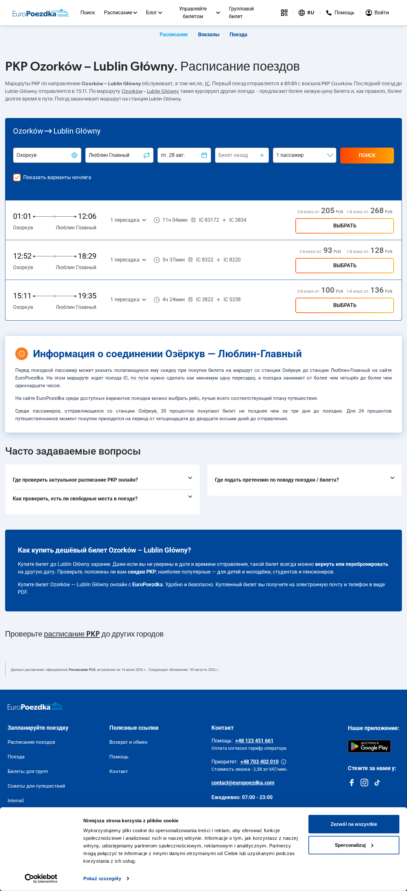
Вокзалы (208, 34)
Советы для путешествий (36, 786)
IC (207, 83)
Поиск (87, 13)
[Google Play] (369, 746)
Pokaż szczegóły (102, 878)
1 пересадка (125, 220)
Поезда (238, 34)
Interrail (16, 801)
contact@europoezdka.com (242, 783)
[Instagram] (364, 782)
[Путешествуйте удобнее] (284, 12)
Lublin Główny (163, 91)
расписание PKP (72, 634)
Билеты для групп (28, 771)
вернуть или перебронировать (351, 564)
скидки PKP (142, 572)
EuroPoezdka (147, 584)
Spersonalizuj (350, 844)
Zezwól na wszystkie (354, 824)
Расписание (118, 13)
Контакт (118, 771)
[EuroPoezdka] (35, 706)
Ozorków (131, 91)
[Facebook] (351, 782)
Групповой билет (241, 12)
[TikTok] (377, 782)
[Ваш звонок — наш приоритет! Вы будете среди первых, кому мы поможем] (283, 761)
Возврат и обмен (128, 742)
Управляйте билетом (193, 12)
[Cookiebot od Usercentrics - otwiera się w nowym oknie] (41, 878)
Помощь (118, 757)
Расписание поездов (31, 742)
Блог (151, 13)
